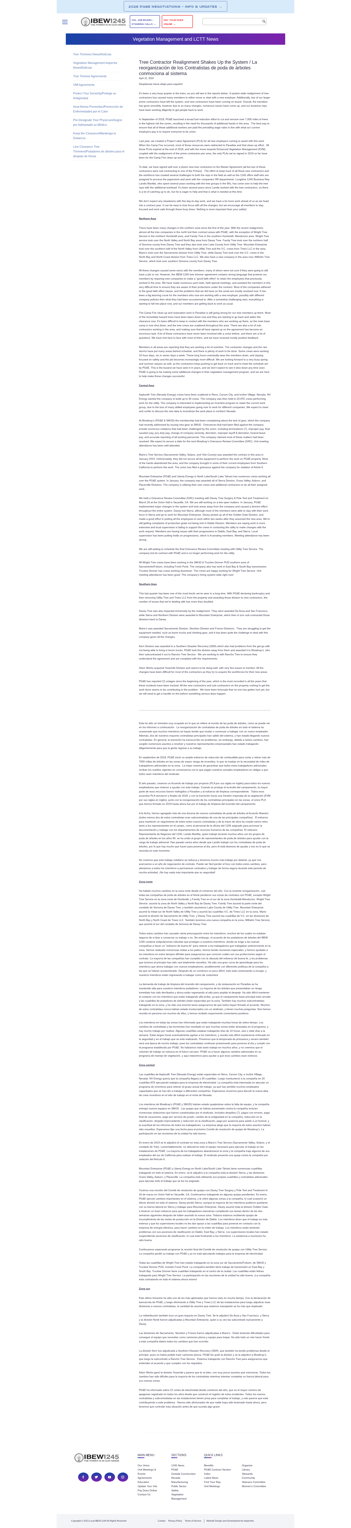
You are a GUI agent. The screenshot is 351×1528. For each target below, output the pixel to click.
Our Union (144, 1465)
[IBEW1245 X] (96, 1477)
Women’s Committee (254, 1486)
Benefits (208, 1465)
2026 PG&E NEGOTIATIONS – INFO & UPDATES (175, 7)
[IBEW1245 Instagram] (122, 1477)
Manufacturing (179, 1482)
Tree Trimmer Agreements (90, 76)
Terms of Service (193, 1521)
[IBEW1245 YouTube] (109, 1477)
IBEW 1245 (103, 1458)
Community (248, 1477)
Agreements (145, 1477)
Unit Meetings (212, 1486)
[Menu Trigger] (64, 22)
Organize (247, 1465)
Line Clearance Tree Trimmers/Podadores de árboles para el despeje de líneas (98, 151)
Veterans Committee (253, 1482)
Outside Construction (183, 1473)
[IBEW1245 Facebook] (83, 1477)
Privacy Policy (175, 1521)
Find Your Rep (212, 1482)
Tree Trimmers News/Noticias (92, 54)
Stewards (247, 1473)
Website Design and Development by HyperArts (230, 1521)
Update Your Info (147, 1486)
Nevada (175, 1477)
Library (246, 1469)
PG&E (174, 1469)
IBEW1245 (103, 22)
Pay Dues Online (147, 1490)
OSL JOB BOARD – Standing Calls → (144, 22)
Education (143, 1482)
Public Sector (178, 1486)
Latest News (211, 1477)
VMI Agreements (84, 84)
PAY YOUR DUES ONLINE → (173, 22)
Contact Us (144, 1494)
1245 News (177, 1465)
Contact (161, 1521)
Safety (175, 1490)
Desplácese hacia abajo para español (160, 84)
